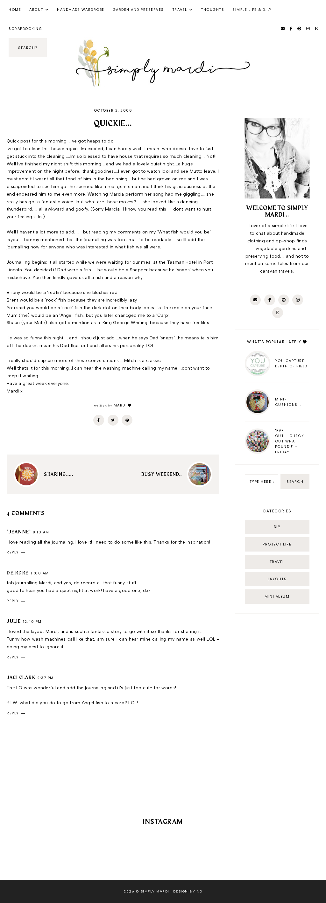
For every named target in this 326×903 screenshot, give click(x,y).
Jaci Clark (21, 677)
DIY (277, 526)
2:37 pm (45, 677)
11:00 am (40, 573)
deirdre (18, 573)
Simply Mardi (155, 891)
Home (15, 9)
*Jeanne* (19, 532)
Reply (13, 552)
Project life (277, 544)
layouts (277, 578)
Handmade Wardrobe (80, 9)
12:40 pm (32, 621)
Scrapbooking (25, 28)
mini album (277, 596)
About (36, 9)
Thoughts (212, 9)
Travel (179, 9)
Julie (14, 621)
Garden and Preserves (138, 9)
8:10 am (41, 532)
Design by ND (187, 891)
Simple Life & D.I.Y (252, 9)
